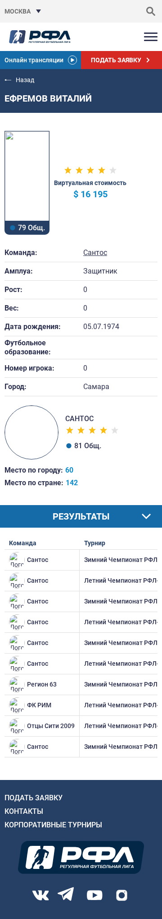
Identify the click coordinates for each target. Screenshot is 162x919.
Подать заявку (33, 798)
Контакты (23, 811)
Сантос (95, 252)
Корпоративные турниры (53, 825)
